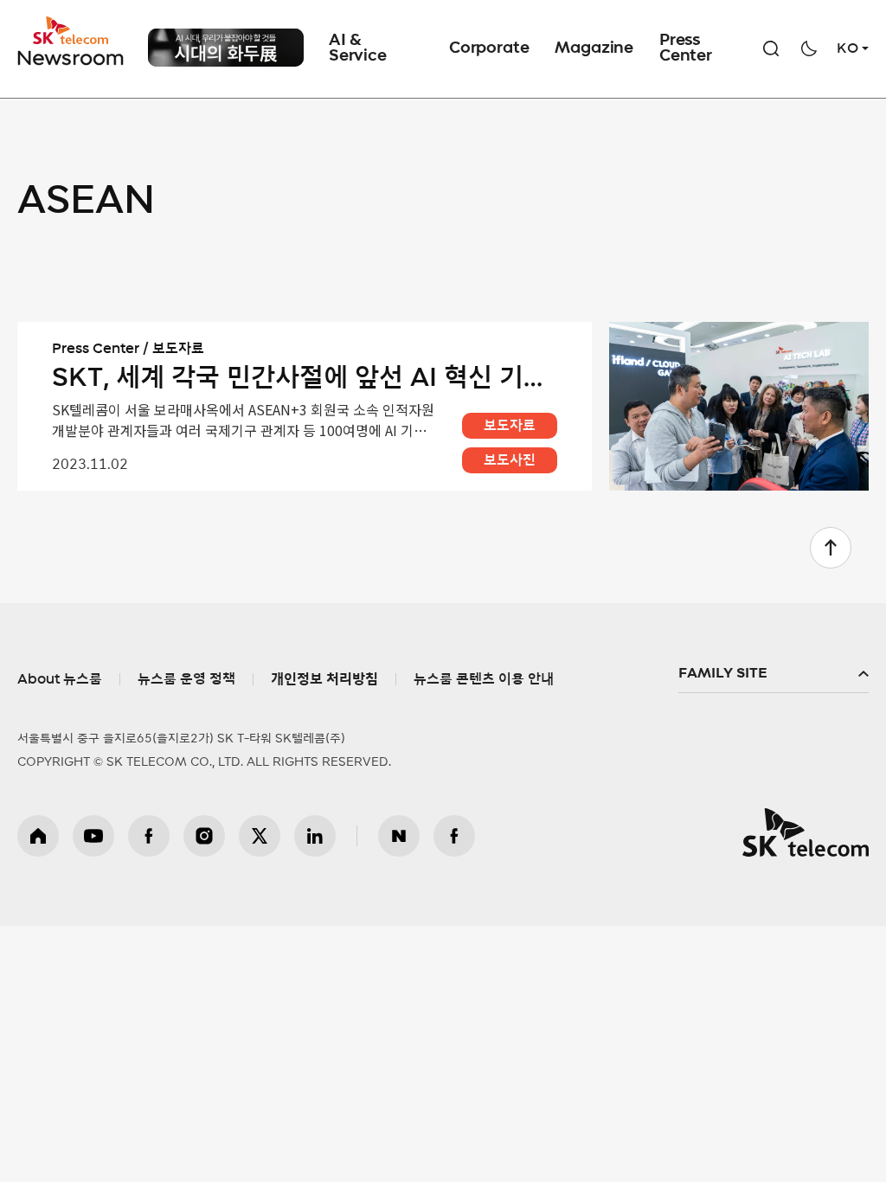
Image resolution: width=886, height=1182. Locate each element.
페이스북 (149, 836)
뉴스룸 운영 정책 (186, 679)
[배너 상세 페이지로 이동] (226, 66)
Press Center (685, 48)
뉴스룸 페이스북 (454, 836)
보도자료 (510, 426)
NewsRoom (71, 57)
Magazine (594, 48)
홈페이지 (38, 836)
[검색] (771, 48)
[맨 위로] (830, 548)
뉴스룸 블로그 (399, 836)
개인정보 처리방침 (324, 679)
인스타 (204, 836)
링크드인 (315, 836)
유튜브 (93, 836)
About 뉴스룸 (59, 679)
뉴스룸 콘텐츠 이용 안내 (484, 679)
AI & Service (358, 48)
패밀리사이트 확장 (773, 674)
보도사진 (510, 460)
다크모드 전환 (809, 48)
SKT (71, 41)
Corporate (489, 48)
